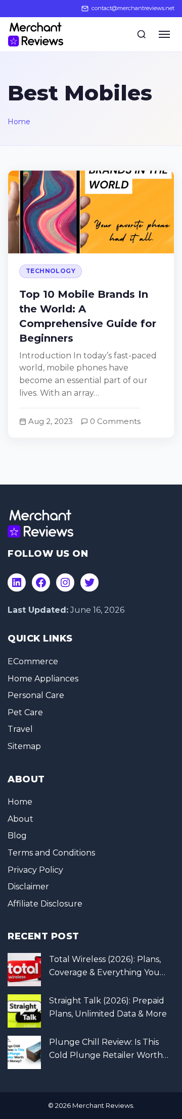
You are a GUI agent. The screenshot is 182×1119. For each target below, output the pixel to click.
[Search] (141, 34)
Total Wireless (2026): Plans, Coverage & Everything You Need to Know (105, 966)
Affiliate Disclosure (45, 904)
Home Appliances (43, 678)
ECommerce (33, 661)
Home (19, 121)
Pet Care (25, 712)
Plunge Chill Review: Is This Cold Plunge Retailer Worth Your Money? (106, 1049)
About (20, 819)
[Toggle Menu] (164, 34)
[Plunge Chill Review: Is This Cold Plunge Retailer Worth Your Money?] (24, 1052)
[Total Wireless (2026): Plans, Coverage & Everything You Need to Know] (24, 969)
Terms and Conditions (51, 853)
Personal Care (36, 695)
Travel (20, 729)
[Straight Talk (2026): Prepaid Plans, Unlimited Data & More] (24, 1011)
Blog (17, 835)
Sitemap (24, 746)
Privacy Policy (35, 870)
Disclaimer (28, 886)
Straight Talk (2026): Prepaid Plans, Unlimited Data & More (108, 1007)
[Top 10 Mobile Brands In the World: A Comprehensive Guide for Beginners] (91, 304)
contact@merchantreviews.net (133, 8)
